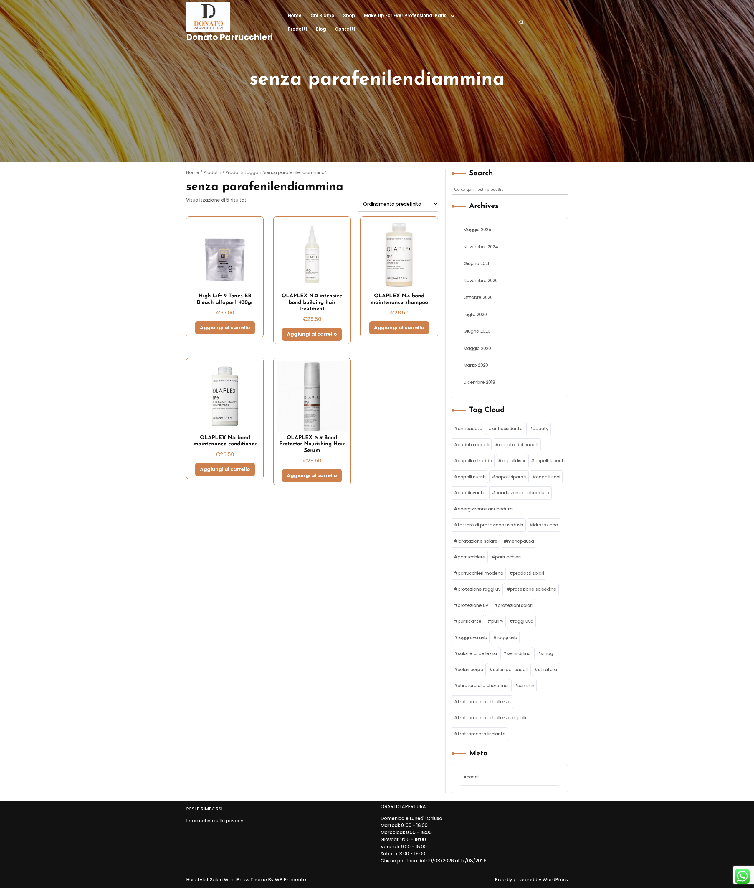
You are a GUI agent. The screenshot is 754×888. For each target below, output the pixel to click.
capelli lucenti (550, 460)
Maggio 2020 (477, 348)
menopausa (520, 541)
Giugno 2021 (476, 263)
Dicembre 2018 (479, 382)
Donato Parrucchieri (229, 37)
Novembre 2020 (481, 280)
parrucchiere (471, 557)
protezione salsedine (533, 589)
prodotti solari (528, 573)
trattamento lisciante (482, 734)
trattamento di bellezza (484, 701)
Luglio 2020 (475, 314)
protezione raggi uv (479, 589)
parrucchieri (508, 557)
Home (295, 15)
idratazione (545, 525)
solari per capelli (510, 669)
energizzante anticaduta (485, 509)
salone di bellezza (477, 653)
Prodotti (297, 29)
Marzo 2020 (476, 365)
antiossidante (507, 428)
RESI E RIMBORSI (204, 808)
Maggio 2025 (477, 229)
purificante (470, 621)
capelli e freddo (475, 460)
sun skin (525, 685)
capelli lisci (513, 460)
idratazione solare (477, 541)
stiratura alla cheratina (483, 685)
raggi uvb (507, 637)
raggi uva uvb (472, 637)
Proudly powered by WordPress (531, 879)
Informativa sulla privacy (214, 820)
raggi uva (523, 621)
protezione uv (473, 605)
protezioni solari (515, 605)
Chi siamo (322, 15)
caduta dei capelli (518, 444)
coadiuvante (472, 493)
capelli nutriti (472, 477)
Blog (321, 29)
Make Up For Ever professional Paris (405, 15)
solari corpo (470, 669)
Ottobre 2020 (478, 297)
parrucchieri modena (480, 573)
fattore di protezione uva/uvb (490, 525)
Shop (349, 15)
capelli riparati (510, 477)
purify (497, 621)
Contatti (345, 29)
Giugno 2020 (477, 331)
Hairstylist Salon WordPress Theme (227, 879)
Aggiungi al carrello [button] (225, 327)
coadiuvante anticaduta (522, 493)
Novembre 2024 (481, 246)
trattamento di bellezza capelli (492, 717)
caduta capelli (473, 444)
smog (546, 653)
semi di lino (519, 653)
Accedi (471, 777)
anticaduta (470, 428)
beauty (540, 428)
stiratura (547, 669)
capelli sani (548, 477)
